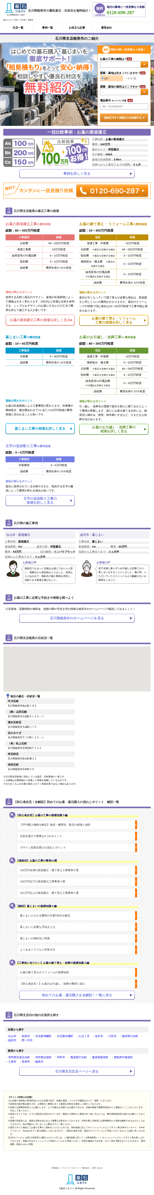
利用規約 (55, 1168)
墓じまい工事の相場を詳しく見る (40, 428)
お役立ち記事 (77, 27)
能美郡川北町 (130, 1036)
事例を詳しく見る (77, 173)
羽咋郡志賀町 (43, 1057)
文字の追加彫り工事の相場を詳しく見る (40, 500)
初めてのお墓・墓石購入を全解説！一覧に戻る (77, 995)
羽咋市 (61, 1057)
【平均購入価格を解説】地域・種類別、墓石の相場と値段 (55, 824)
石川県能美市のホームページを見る (77, 618)
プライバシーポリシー (70, 1168)
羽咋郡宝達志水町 (19, 1057)
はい (106, 78)
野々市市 (27, 1040)
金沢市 (99, 1036)
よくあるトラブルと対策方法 (37, 949)
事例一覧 (47, 27)
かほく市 (84, 1036)
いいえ (131, 78)
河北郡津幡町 (43, 1036)
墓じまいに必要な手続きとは (37, 926)
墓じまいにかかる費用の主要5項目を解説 (45, 915)
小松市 (112, 1036)
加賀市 (26, 1036)
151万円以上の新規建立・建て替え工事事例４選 (49, 892)
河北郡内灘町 (65, 1036)
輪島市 (39, 1061)
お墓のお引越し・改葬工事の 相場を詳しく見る (114, 429)
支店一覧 (18, 27)
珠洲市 (26, 1061)
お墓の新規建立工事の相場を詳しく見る (40, 320)
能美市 (12, 1040)
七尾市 (12, 1061)
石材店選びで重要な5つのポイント (41, 836)
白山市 (12, 1036)
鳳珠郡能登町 (100, 1057)
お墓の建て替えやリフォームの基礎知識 (44, 972)
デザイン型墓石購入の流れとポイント (43, 847)
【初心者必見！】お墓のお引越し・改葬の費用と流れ (52, 983)
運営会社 (106, 27)
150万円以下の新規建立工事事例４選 (42, 881)
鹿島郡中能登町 (123, 1057)
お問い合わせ (97, 1168)
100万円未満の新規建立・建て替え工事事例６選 (49, 870)
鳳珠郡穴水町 (79, 1057)
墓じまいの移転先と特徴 (35, 938)
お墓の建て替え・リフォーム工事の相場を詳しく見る (114, 320)
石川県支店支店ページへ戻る (77, 1071)
